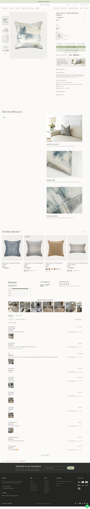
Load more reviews (45, 455)
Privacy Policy (36, 470)
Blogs (57, 485)
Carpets (46, 481)
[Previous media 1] (11, 35)
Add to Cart (12, 258)
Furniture (46, 485)
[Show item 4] (5, 48)
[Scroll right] (81, 307)
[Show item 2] (5, 29)
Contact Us (32, 483)
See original (20, 348)
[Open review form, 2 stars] (62, 284)
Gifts (81, 8)
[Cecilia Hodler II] (71, 271)
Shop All (86, 8)
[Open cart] (77, 4)
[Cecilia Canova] (25, 271)
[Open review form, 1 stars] (60, 284)
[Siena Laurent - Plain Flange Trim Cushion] (56, 248)
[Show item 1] (5, 20)
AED (84, 4)
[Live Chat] (87, 506)
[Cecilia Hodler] (28, 271)
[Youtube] (80, 503)
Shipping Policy (34, 485)
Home (3, 461)
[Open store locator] (87, 4)
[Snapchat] (87, 503)
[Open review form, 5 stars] (68, 284)
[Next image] (21, 248)
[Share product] (85, 20)
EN (81, 4)
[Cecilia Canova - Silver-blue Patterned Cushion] (34, 248)
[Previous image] (3, 248)
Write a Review (78, 319)
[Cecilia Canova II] (68, 271)
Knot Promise (59, 483)
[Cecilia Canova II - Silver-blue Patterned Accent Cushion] (77, 248)
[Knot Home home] (7, 503)
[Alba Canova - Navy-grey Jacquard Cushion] (12, 248)
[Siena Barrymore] (52, 269)
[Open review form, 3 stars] (64, 284)
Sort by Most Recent (20, 319)
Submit (70, 467)
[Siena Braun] (55, 269)
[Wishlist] (73, 4)
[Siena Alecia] (49, 269)
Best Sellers (56, 8)
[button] (28, 35)
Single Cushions (14, 461)
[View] (13, 307)
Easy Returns (33, 487)
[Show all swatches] (60, 269)
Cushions (8, 461)
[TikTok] (82, 503)
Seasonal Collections (73, 8)
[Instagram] (75, 503)
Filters (12, 319)
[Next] (86, 231)
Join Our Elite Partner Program (63, 481)
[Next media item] (46, 35)
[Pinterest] (84, 503)
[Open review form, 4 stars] (66, 284)
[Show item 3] (5, 39)
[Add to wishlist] (85, 13)
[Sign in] (75, 4)
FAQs (31, 481)
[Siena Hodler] (57, 269)
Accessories (47, 490)
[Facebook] (77, 503)
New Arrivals (64, 8)
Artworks (24, 8)
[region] (28, 35)
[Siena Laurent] (47, 269)
